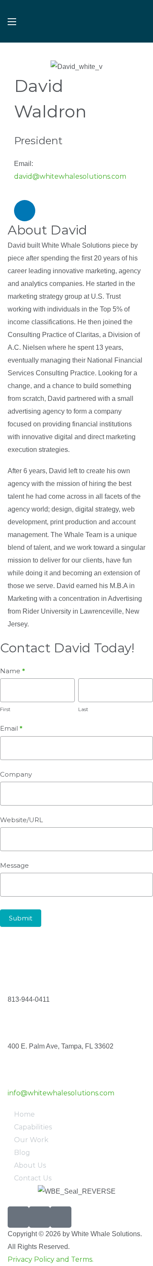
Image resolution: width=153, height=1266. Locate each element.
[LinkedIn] (60, 1217)
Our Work (31, 1140)
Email (11, 728)
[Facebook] (18, 1217)
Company (16, 774)
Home (24, 1114)
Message (14, 865)
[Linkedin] (24, 210)
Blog (22, 1153)
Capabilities (33, 1127)
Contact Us (32, 1178)
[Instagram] (39, 1217)
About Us (30, 1165)
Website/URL (21, 820)
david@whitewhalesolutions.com (70, 176)
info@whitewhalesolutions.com (61, 1093)
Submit (20, 918)
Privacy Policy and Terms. (51, 1259)
